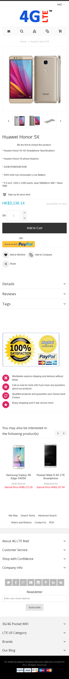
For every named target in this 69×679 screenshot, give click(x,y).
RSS (51, 522)
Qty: (4, 215)
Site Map (13, 515)
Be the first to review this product (34, 145)
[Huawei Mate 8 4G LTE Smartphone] (50, 456)
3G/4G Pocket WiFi (15, 624)
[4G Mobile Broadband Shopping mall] (34, 17)
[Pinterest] (46, 582)
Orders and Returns (21, 522)
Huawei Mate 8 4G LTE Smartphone (51, 476)
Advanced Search (47, 515)
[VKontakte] (60, 582)
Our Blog (8, 650)
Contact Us (40, 522)
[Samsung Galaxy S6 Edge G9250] (18, 456)
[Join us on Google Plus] (23, 582)
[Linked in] (53, 582)
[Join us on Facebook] (16, 582)
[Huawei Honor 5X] (16, 121)
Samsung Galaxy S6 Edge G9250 (18, 476)
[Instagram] (38, 582)
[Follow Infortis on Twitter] (8, 582)
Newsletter (35, 591)
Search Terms (28, 515)
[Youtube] (31, 582)
